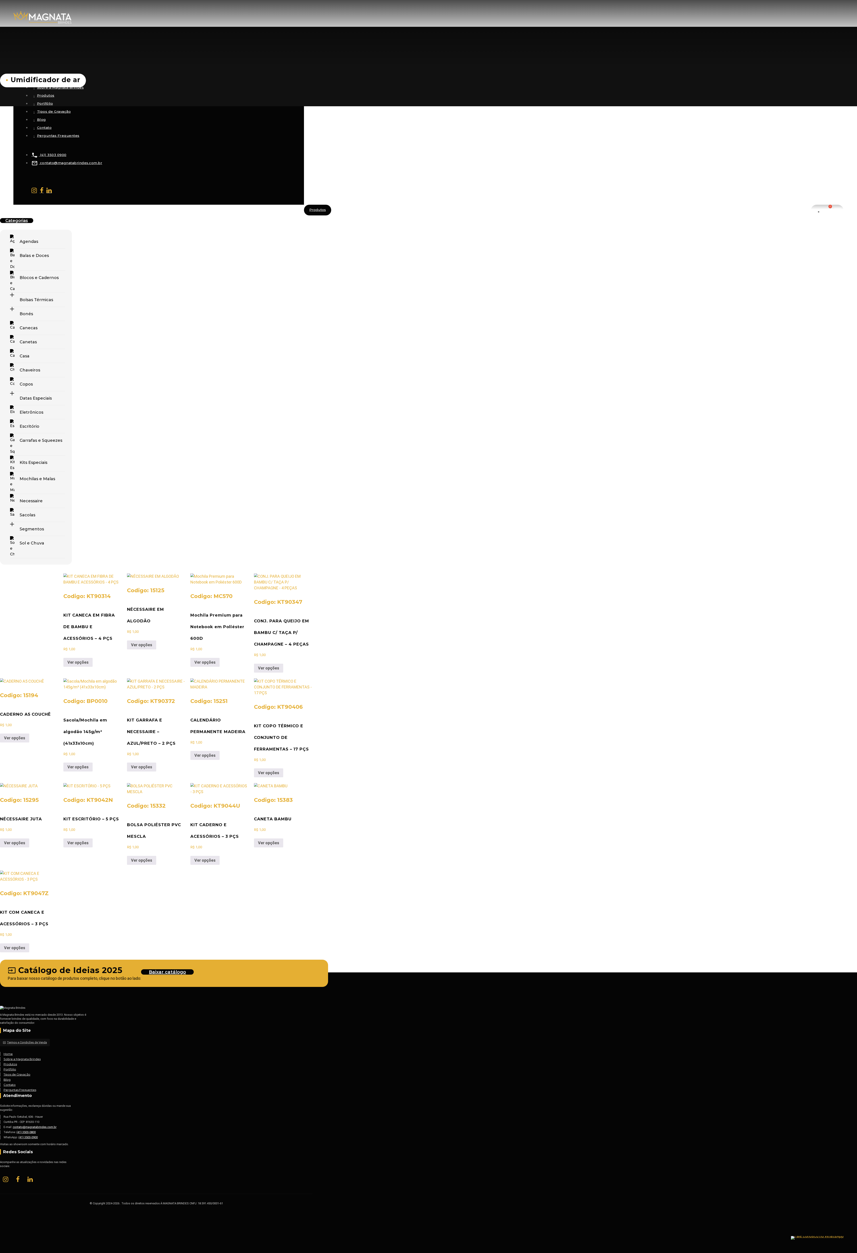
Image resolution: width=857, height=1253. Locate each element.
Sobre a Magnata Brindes (22, 1059)
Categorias (16, 220)
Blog (41, 119)
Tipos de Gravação (54, 111)
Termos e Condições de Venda (25, 1042)
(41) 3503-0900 (28, 1137)
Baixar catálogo (167, 972)
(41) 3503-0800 (26, 1132)
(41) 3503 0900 (49, 155)
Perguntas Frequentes (58, 135)
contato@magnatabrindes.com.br (66, 163)
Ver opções (78, 662)
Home (8, 1054)
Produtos (45, 95)
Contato (44, 127)
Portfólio (45, 103)
